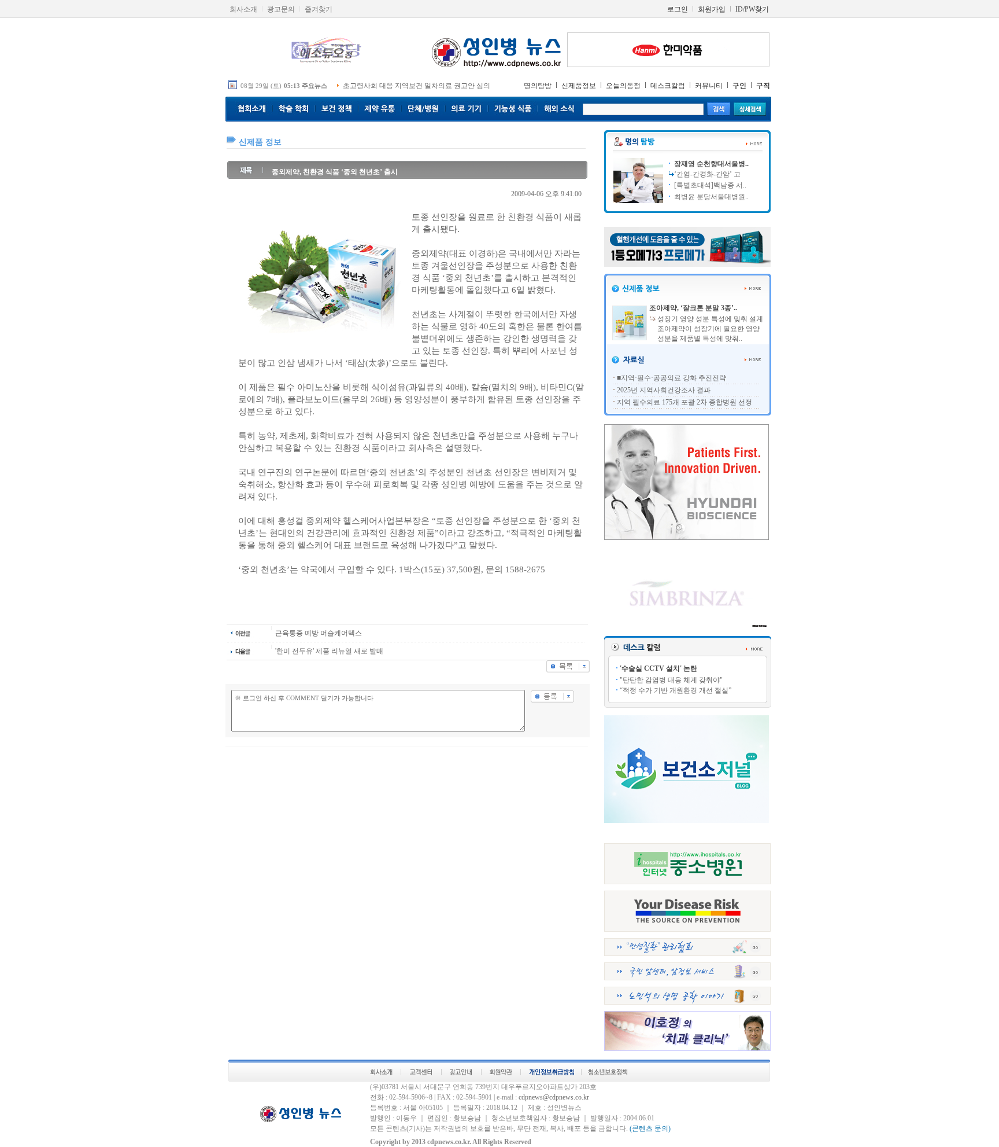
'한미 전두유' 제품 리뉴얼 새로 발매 (329, 651)
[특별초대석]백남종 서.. (709, 185)
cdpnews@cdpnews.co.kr (554, 1097)
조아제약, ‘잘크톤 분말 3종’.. (693, 308)
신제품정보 (578, 86)
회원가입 (712, 9)
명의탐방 (538, 86)
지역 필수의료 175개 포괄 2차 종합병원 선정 (684, 402)
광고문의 (281, 9)
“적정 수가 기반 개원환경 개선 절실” (675, 690)
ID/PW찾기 (752, 9)
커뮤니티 (709, 86)
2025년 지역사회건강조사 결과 (664, 390)
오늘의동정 (623, 86)
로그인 (677, 9)
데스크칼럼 (667, 86)
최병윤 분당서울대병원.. (710, 197)
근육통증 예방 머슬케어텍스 (318, 633)
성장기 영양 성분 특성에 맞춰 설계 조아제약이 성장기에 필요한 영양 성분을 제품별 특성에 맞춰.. (710, 329)
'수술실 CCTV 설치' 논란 (658, 668)
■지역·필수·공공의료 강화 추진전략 (671, 378)
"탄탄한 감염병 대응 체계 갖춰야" (671, 680)
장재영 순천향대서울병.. (710, 164)
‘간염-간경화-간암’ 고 (707, 174)
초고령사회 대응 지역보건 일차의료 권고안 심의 (416, 86)
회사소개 (243, 9)
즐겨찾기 (318, 9)
